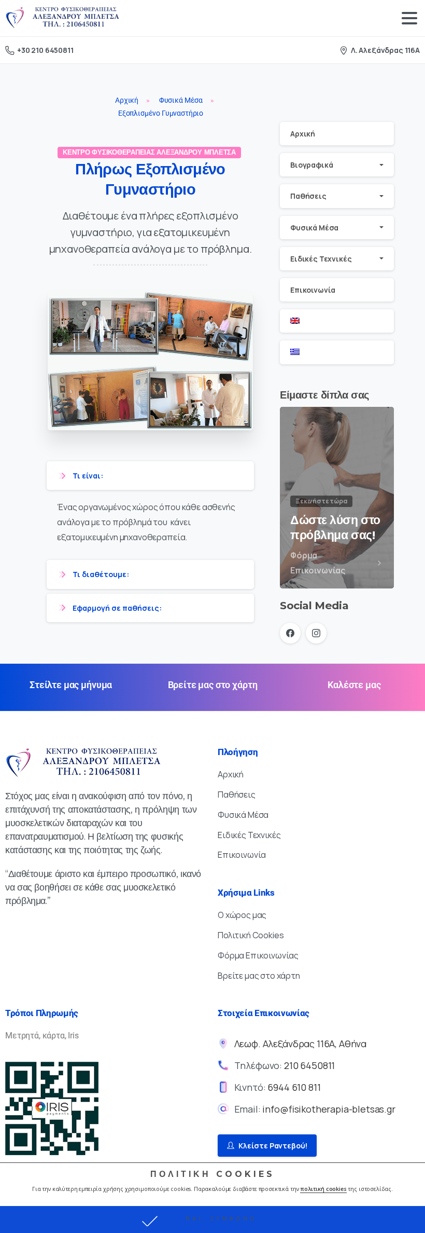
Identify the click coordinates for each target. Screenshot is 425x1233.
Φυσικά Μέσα (314, 227)
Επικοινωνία (312, 290)
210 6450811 (309, 1065)
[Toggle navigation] (409, 18)
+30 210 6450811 (45, 50)
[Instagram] (316, 633)
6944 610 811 (293, 1087)
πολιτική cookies (323, 1189)
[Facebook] (290, 633)
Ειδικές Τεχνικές (320, 259)
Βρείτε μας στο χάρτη (213, 684)
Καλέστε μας (354, 684)
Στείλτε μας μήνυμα (71, 684)
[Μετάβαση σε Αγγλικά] (337, 321)
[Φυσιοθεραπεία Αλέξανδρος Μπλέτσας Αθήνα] (83, 763)
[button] (212, 1219)
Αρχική (302, 134)
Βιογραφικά (311, 165)
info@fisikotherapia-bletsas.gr (328, 1109)
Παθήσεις (308, 196)
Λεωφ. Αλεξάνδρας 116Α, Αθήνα (300, 1043)
